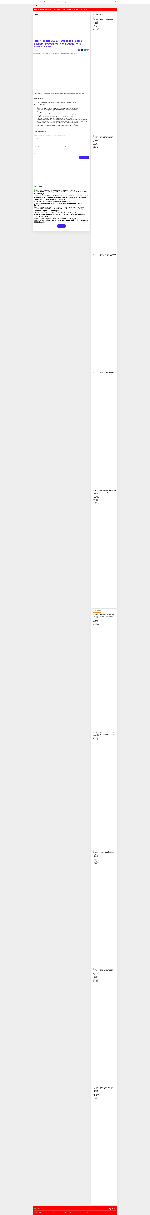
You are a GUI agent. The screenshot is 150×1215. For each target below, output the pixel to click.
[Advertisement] (61, 27)
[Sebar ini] (79, 50)
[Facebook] (110, 1209)
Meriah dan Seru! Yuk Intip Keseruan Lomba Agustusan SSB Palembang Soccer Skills (107, 18)
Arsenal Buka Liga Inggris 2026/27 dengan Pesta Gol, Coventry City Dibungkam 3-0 (108, 851)
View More (61, 226)
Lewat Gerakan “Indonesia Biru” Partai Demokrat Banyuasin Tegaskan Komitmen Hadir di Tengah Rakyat (107, 373)
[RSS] (115, 1209)
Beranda (49, 1212)
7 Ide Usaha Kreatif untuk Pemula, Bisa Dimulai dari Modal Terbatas (54, 118)
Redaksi (89, 1212)
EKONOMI (36, 50)
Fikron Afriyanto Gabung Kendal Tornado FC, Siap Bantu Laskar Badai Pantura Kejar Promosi (107, 1088)
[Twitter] (113, 1209)
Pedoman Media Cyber (71, 1212)
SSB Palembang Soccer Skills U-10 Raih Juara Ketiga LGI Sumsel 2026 (107, 733)
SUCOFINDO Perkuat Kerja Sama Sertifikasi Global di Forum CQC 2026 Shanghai (58, 127)
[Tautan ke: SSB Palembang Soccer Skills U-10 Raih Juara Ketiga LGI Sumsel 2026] (96, 790)
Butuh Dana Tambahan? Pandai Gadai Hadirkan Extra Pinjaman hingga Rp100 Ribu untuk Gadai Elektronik (62, 114)
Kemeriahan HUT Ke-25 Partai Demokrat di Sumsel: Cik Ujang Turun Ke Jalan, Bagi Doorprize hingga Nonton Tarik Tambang (108, 255)
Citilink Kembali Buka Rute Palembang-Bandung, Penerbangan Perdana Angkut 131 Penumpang (62, 121)
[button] (116, 2)
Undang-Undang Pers (58, 1212)
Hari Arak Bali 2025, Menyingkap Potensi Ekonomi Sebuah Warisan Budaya (56, 102)
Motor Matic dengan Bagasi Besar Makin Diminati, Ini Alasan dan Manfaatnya (57, 109)
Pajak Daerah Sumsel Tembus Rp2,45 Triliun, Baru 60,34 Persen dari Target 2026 (57, 124)
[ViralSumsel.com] (37, 5)
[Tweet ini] (82, 50)
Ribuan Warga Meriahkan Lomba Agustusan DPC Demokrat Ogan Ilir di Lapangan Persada (106, 136)
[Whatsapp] (87, 50)
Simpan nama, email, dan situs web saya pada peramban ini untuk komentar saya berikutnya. (58, 154)
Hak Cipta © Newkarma (39, 1212)
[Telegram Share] (85, 50)
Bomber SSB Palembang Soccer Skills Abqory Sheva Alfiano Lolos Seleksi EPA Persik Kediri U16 (107, 969)
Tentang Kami (82, 1212)
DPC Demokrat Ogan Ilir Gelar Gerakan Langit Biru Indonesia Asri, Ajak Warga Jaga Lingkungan (108, 491)
